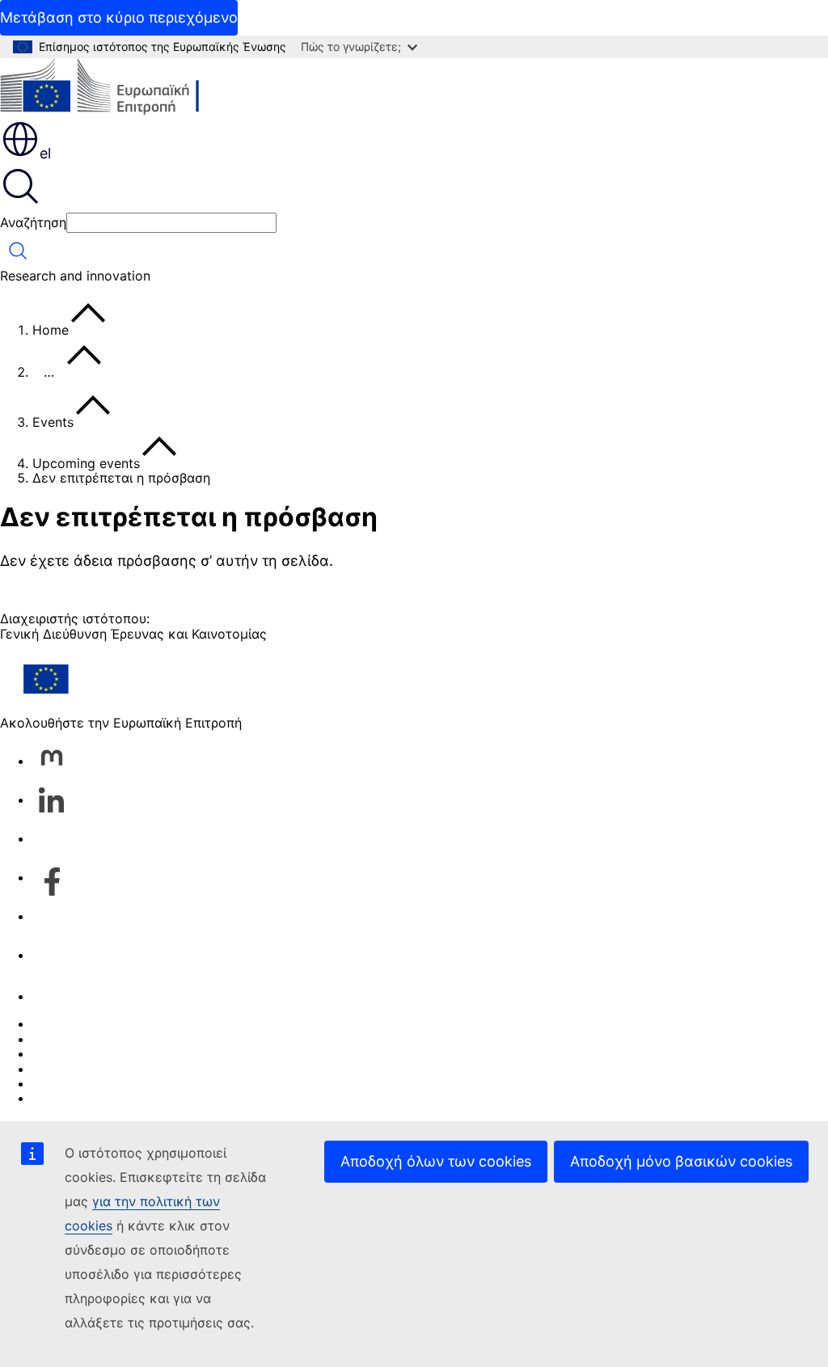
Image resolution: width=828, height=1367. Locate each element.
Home (50, 330)
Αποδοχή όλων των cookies (435, 1161)
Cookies (57, 1053)
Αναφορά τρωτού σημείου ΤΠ (123, 1023)
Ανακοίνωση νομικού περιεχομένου (143, 1083)
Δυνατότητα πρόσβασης (106, 1098)
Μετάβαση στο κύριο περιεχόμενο (119, 17)
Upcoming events (86, 463)
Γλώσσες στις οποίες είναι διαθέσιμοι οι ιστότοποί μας (201, 1039)
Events (53, 422)
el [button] (45, 153)
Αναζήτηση (33, 222)
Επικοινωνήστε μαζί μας (107, 996)
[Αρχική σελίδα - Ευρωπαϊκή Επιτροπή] (117, 88)
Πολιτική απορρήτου (95, 1068)
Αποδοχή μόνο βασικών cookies (681, 1161)
